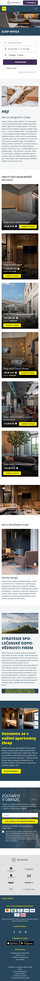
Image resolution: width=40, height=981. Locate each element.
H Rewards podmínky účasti (20, 978)
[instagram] (20, 932)
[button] (20, 500)
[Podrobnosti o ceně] (16, 226)
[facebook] (14, 932)
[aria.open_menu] (36, 8)
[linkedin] (26, 932)
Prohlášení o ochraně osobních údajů (20, 967)
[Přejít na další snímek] (35, 564)
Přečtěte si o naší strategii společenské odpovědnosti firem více (20, 691)
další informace (11, 771)
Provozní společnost (20, 971)
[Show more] (4, 488)
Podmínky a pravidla (20, 976)
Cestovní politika (20, 974)
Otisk (20, 969)
